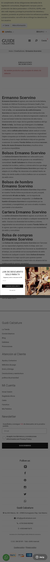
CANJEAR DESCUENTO (12, 286)
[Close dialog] (48, 268)
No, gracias (12, 290)
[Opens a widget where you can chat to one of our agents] (40, 557)
